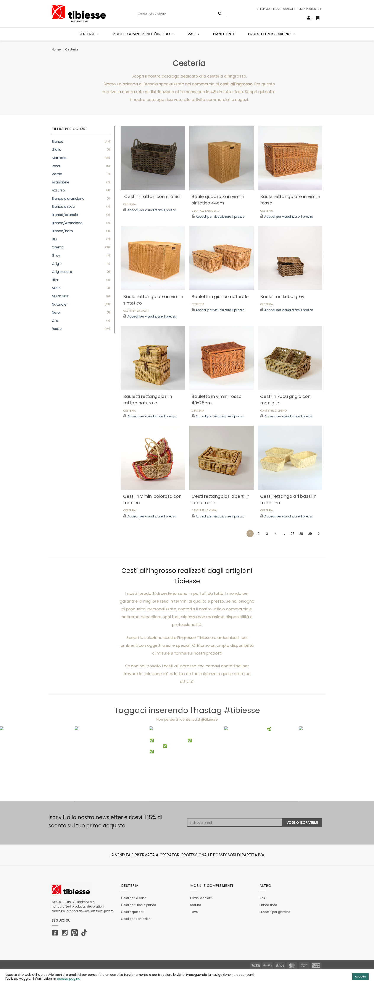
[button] (317, 17)
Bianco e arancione (68, 198)
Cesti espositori (132, 912)
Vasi (191, 33)
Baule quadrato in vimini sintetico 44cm (218, 199)
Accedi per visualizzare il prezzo (151, 210)
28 (301, 533)
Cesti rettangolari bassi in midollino (288, 499)
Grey (56, 255)
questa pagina (68, 978)
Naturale (59, 304)
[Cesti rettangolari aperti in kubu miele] (221, 458)
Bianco (57, 141)
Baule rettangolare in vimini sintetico (153, 299)
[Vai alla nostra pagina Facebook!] (56, 933)
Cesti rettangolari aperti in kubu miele (220, 499)
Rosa (56, 166)
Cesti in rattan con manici (152, 196)
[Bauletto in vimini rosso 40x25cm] (221, 358)
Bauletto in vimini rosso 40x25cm (217, 399)
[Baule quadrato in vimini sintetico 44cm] (221, 158)
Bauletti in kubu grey (282, 296)
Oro (55, 320)
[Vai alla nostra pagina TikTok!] (85, 933)
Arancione (60, 182)
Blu (54, 239)
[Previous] (13, 764)
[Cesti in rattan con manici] (153, 158)
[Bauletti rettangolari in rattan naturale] (153, 358)
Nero (56, 312)
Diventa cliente (309, 9)
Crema (58, 247)
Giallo (56, 149)
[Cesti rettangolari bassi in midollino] (290, 458)
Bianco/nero (62, 231)
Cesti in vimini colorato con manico (152, 499)
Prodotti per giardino (269, 33)
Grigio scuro (62, 271)
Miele (56, 287)
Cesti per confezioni (136, 919)
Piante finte (224, 33)
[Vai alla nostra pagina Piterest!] (75, 933)
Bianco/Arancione (67, 222)
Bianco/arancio (65, 214)
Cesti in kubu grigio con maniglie (285, 399)
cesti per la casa (135, 311)
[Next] (361, 764)
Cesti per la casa (204, 510)
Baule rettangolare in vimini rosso (290, 199)
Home (56, 49)
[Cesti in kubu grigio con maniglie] (290, 358)
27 (292, 533)
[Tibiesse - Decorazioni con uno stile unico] (79, 14)
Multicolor (60, 296)
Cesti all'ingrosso (205, 211)
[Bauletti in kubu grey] (290, 258)
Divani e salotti (201, 898)
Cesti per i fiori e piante (138, 905)
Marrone (59, 157)
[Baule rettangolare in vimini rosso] (290, 158)
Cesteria (129, 204)
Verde (57, 174)
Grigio (57, 263)
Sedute (195, 905)
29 (310, 533)
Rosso (57, 328)
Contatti (289, 9)
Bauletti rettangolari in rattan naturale (147, 399)
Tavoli (194, 912)
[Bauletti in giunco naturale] (221, 258)
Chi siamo (263, 9)
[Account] (309, 17)
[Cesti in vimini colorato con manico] (153, 458)
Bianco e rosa (63, 206)
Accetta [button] (360, 976)
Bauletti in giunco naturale (220, 296)
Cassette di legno (273, 411)
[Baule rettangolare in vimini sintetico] (153, 258)
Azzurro (58, 190)
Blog (276, 9)
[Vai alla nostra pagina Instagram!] (65, 933)
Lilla (55, 279)
